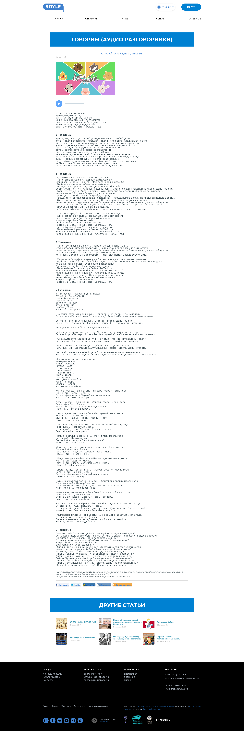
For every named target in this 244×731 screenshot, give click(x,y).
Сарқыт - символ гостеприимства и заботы (168, 638)
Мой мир (90, 584)
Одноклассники (123, 584)
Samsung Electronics (152, 709)
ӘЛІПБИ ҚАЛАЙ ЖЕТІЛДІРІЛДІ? (83, 622)
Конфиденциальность (98, 706)
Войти (191, 7)
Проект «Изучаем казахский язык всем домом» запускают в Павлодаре (127, 622)
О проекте (66, 706)
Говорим (90, 18)
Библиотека (130, 674)
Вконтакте (105, 584)
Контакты (48, 680)
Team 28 (104, 722)
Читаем (125, 18)
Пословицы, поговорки (97, 680)
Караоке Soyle (92, 669)
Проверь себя (132, 669)
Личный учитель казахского (82, 638)
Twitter (77, 584)
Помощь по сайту (52, 674)
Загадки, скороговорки (97, 677)
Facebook (64, 584)
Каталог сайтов (51, 677)
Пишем (158, 18)
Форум (47, 669)
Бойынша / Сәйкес (165, 622)
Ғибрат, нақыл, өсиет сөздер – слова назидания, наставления (127, 638)
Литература (79, 706)
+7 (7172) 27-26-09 (177, 675)
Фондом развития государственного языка (155, 706)
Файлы (55, 706)
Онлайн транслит (93, 674)
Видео (127, 680)
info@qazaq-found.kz (187, 678)
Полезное (194, 18)
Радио (45, 706)
